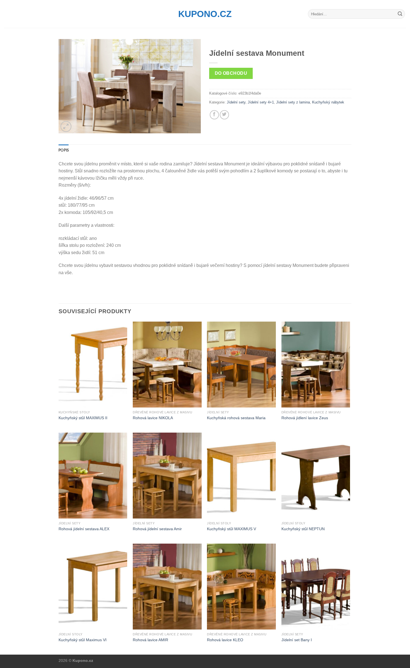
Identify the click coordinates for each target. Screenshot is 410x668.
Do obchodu (231, 73)
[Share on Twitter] (224, 114)
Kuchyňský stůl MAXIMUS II (83, 418)
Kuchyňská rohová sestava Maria (236, 418)
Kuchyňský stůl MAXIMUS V (231, 529)
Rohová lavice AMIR (150, 640)
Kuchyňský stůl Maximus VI (83, 640)
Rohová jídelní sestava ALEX (84, 529)
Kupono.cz (205, 13)
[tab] (64, 150)
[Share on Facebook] (214, 114)
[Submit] (400, 14)
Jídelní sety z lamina (293, 102)
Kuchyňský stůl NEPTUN (303, 529)
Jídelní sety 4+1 (261, 102)
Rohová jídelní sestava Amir (157, 529)
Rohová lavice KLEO (225, 640)
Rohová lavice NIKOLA (153, 418)
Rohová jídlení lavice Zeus (304, 418)
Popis (64, 150)
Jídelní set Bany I (296, 640)
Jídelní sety (236, 102)
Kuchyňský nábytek (328, 102)
